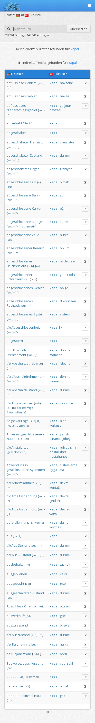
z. (29, 522)
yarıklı (64, 434)
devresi (69, 261)
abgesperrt (15, 340)
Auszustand (21, 635)
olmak (64, 182)
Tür (10, 186)
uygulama (56, 469)
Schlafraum (15, 279)
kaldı (63, 574)
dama (64, 522)
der (9, 363)
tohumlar (66, 403)
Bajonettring (21, 644)
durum (65, 155)
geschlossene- (33, 663)
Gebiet (32, 96)
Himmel (32, 677)
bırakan (65, 625)
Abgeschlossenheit (25, 327)
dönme (65, 350)
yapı (63, 663)
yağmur (65, 105)
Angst (11, 421)
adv (29, 616)
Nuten (11, 438)
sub (41, 83)
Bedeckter (14, 695)
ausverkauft (16, 616)
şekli (70, 663)
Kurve (36, 208)
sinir (73, 447)
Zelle (35, 235)
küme (64, 221)
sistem (65, 314)
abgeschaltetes (18, 169)
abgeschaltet (16, 132)
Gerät (27, 123)
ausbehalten (16, 564)
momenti (55, 355)
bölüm (64, 248)
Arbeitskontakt (23, 483)
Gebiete (31, 83)
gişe (63, 583)
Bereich (38, 248)
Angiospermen (22, 403)
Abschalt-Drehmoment (16, 352)
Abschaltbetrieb (23, 363)
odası (73, 274)
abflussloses (16, 96)
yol (62, 195)
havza (64, 96)
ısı (61, 261)
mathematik (27, 226)
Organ (34, 169)
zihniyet (66, 169)
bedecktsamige (23, 408)
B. (32, 522)
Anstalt (16, 447)
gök (62, 695)
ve (67, 447)
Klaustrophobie (18, 425)
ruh (62, 447)
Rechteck (13, 305)
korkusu (55, 425)
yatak (64, 274)
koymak (55, 527)
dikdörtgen (68, 301)
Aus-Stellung (20, 545)
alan (63, 421)
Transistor (37, 142)
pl (9, 87)
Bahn (36, 195)
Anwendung (15, 465)
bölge (64, 288)
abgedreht (14, 123)
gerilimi (54, 500)
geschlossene (16, 452)
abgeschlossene (19, 195)
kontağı (54, 487)
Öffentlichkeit (34, 606)
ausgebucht (15, 583)
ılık (55, 327)
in (26, 465)
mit (18, 434)
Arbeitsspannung (24, 496)
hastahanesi (58, 456)
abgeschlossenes (20, 288)
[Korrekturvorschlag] (85, 83)
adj (28, 583)
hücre (64, 235)
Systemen (37, 469)
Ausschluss (15, 606)
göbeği (66, 438)
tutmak (65, 564)
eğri (63, 208)
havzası (55, 110)
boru (63, 654)
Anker (11, 434)
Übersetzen (78, 29)
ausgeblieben (17, 574)
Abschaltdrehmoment (28, 376)
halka (64, 644)
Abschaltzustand (24, 390)
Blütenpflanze (16, 412)
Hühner (39, 522)
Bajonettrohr (21, 654)
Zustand (36, 155)
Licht (17, 536)
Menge (37, 221)
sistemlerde (68, 465)
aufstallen (14, 522)
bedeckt (13, 676)
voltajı (53, 514)
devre (64, 483)
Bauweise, (14, 663)
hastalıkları (57, 452)
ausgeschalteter (19, 593)
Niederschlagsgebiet (22, 110)
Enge (24, 421)
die (9, 327)
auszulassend (17, 625)
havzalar (66, 83)
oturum (65, 606)
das (9, 350)
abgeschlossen (18, 182)
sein (33, 182)
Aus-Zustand (21, 555)
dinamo (55, 438)
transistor (67, 142)
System (39, 314)
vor (18, 421)
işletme (65, 363)
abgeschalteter (18, 142)
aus (9, 536)
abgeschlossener (19, 248)
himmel (27, 695)
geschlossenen (32, 434)
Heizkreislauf (16, 266)
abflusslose (15, 83)
